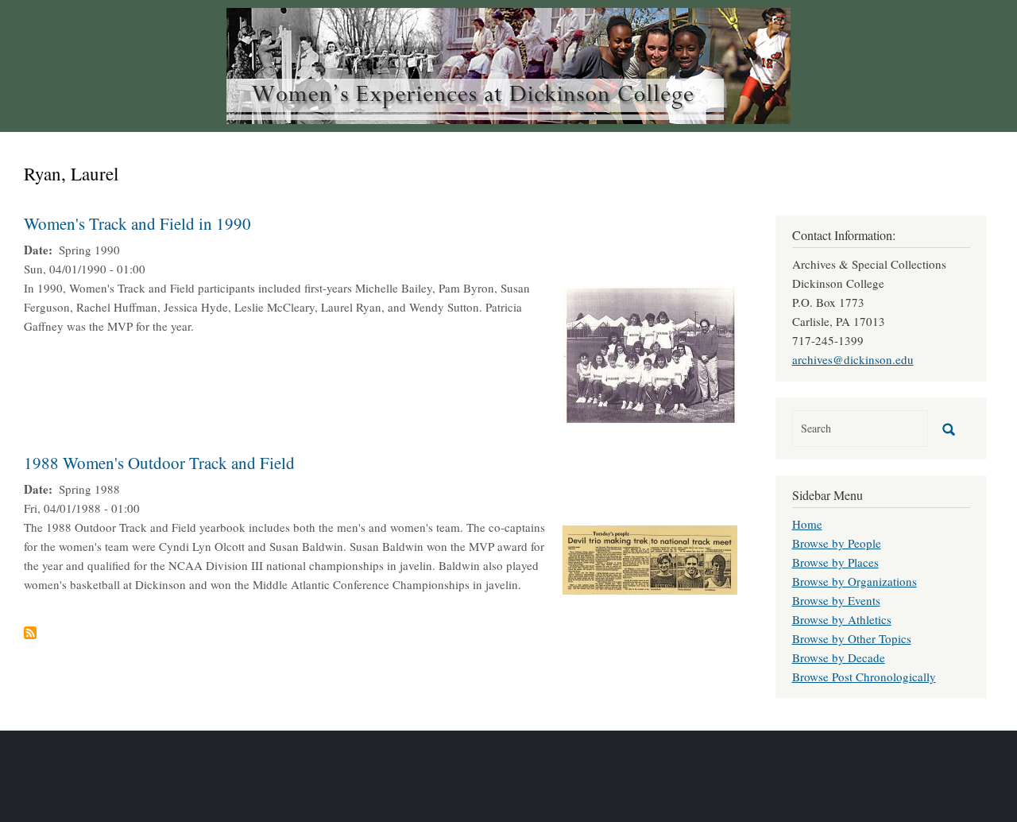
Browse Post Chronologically (864, 676)
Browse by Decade (838, 657)
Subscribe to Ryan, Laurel (30, 632)
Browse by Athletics (841, 619)
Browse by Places (835, 562)
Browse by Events (836, 600)
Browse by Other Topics (851, 638)
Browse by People (836, 543)
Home (807, 524)
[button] (650, 352)
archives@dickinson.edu (853, 359)
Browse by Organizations (854, 581)
